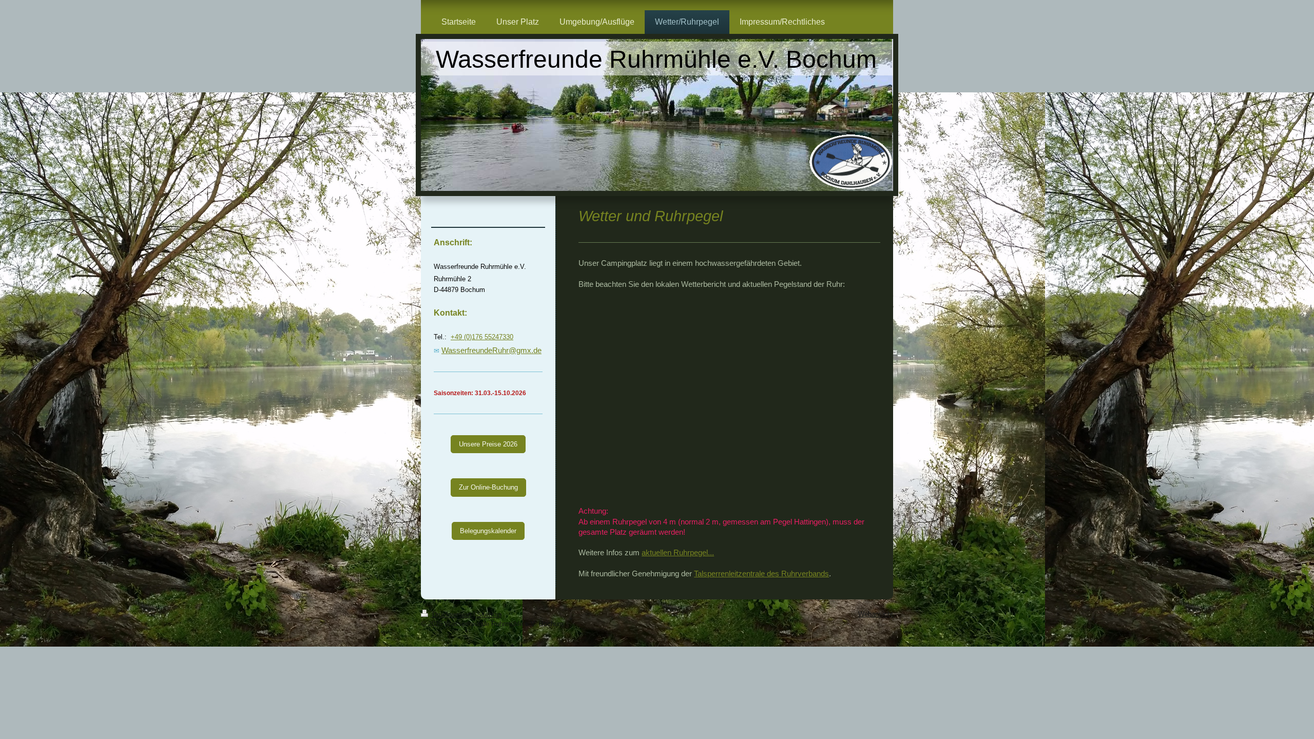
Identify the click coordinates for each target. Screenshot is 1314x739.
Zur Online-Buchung (488, 487)
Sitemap (489, 614)
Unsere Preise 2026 (488, 444)
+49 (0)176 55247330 (482, 337)
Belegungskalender (488, 531)
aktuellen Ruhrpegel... (678, 552)
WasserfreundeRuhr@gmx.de (491, 350)
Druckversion (451, 614)
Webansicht (875, 614)
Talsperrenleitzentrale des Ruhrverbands (761, 573)
